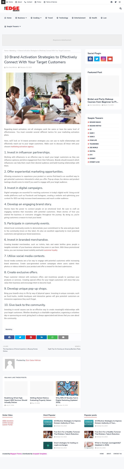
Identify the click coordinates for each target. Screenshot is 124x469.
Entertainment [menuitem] (79, 18)
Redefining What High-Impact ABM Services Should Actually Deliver (15, 400)
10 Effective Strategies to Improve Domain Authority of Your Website (67, 422)
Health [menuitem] (94, 18)
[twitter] (115, 2)
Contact (29, 2)
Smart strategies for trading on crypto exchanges (66, 444)
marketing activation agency (22, 147)
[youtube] (110, 59)
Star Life (93, 140)
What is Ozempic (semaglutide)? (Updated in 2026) (108, 444)
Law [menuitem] (104, 18)
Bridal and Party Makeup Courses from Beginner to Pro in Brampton (103, 100)
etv (91, 155)
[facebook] (111, 2)
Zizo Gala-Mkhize (11, 67)
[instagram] (119, 2)
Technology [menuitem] (63, 18)
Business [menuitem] (21, 18)
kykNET (92, 158)
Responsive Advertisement (62, 40)
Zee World (94, 147)
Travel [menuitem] (50, 18)
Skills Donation (7, 421)
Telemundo (94, 144)
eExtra (92, 151)
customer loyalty (50, 250)
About (20, 2)
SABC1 (92, 133)
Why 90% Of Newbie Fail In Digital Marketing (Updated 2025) (67, 400)
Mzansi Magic (95, 122)
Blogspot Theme (16, 454)
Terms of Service (51, 2)
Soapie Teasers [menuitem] (13, 26)
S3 (90, 129)
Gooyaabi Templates (40, 454)
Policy (39, 2)
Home (11, 2)
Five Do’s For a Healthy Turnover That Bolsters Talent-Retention (67, 433)
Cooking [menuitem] (36, 18)
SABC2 (92, 137)
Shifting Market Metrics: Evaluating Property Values (40, 399)
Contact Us (117, 454)
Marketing (12, 51)
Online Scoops (7, 423)
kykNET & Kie (95, 162)
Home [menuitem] (9, 18)
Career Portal (7, 425)
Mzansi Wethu (95, 126)
